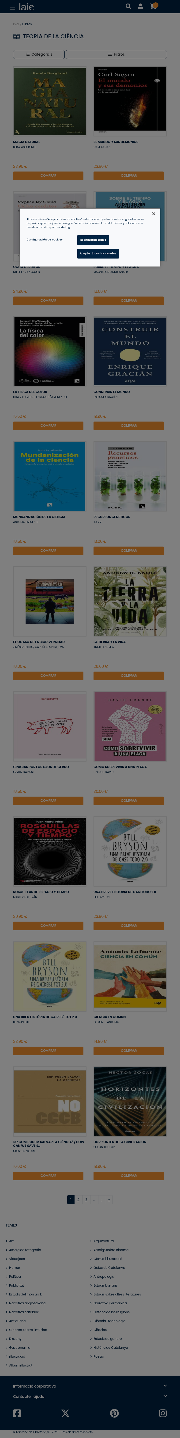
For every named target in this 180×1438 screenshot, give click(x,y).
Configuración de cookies (45, 240)
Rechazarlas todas (93, 240)
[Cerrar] (154, 214)
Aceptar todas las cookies (98, 253)
